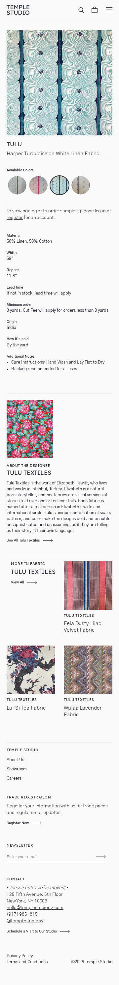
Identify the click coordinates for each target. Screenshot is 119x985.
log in (100, 211)
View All (17, 582)
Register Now (18, 823)
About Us (15, 760)
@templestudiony (25, 921)
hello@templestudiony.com (35, 907)
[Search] (82, 11)
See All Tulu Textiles (23, 540)
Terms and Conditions (27, 962)
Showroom (17, 769)
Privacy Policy (20, 956)
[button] (17, 185)
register (15, 217)
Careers (14, 778)
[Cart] (95, 11)
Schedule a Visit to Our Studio (32, 931)
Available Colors (20, 170)
